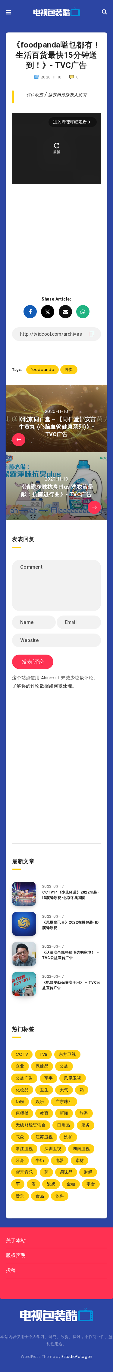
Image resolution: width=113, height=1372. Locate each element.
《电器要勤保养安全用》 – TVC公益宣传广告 (71, 985)
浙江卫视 (24, 1149)
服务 (85, 1125)
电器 (59, 1160)
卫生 (44, 1090)
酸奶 (51, 1184)
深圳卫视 (52, 1149)
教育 (44, 1113)
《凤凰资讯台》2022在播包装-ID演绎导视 (70, 925)
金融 (71, 1184)
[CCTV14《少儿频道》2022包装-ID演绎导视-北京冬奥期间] (24, 894)
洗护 (68, 1137)
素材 (79, 1160)
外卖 (69, 369)
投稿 (11, 1270)
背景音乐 (24, 1172)
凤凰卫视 (72, 1078)
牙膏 (20, 1160)
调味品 (66, 1172)
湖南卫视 (81, 1149)
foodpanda (42, 369)
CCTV (22, 1054)
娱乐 (40, 1102)
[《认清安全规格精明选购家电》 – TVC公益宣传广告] (24, 954)
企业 (20, 1066)
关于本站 (16, 1240)
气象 (20, 1137)
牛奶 (40, 1160)
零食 (90, 1184)
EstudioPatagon (76, 1356)
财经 (88, 1172)
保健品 (42, 1066)
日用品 (63, 1125)
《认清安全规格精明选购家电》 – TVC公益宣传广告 (70, 955)
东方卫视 (67, 1054)
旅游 (84, 1113)
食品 (40, 1196)
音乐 (20, 1196)
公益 (64, 1066)
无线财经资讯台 (31, 1125)
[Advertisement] (56, 226)
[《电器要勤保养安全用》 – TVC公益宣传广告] (24, 984)
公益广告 (24, 1078)
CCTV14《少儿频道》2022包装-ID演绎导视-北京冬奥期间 (70, 895)
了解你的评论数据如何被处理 (42, 686)
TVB (43, 1054)
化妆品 (22, 1090)
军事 (48, 1078)
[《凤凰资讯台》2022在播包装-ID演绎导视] (24, 924)
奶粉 (20, 1102)
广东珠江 (64, 1102)
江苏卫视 (44, 1137)
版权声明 (16, 1255)
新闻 (64, 1113)
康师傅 (22, 1113)
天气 (64, 1090)
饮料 (59, 1196)
